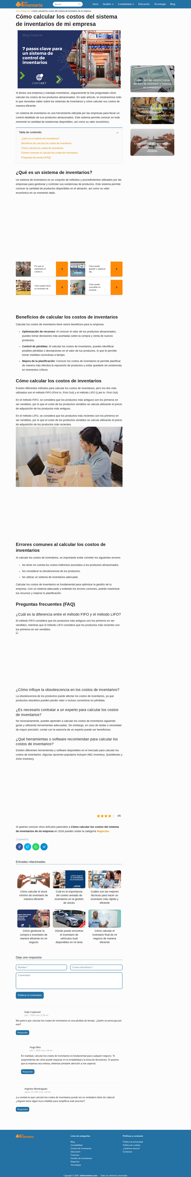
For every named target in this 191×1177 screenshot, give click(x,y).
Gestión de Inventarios (81, 1158)
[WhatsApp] (35, 846)
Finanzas (75, 1155)
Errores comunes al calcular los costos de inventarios (49, 152)
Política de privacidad (133, 1142)
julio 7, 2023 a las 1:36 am (41, 1050)
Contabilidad (124, 4)
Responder (22, 1032)
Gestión (107, 4)
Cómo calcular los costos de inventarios (42, 148)
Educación (144, 4)
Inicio (95, 4)
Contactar (127, 1151)
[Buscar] (79, 4)
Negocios (75, 1161)
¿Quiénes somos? (131, 1148)
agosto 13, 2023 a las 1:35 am (37, 1092)
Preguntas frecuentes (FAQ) (36, 157)
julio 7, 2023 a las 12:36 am (36, 1015)
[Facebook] (19, 846)
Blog (172, 4)
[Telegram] (44, 846)
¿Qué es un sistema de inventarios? (40, 138)
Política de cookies (131, 1145)
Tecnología (160, 4)
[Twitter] (27, 846)
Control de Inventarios (81, 1148)
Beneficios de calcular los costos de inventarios (46, 143)
